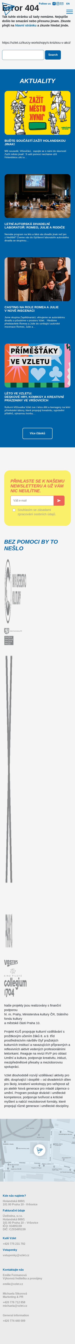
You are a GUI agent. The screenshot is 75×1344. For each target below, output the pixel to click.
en (68, 3)
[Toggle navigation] (69, 12)
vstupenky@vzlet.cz (16, 1255)
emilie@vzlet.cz (13, 1284)
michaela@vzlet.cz (15, 1305)
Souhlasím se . (37, 512)
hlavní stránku (25, 25)
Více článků (37, 433)
